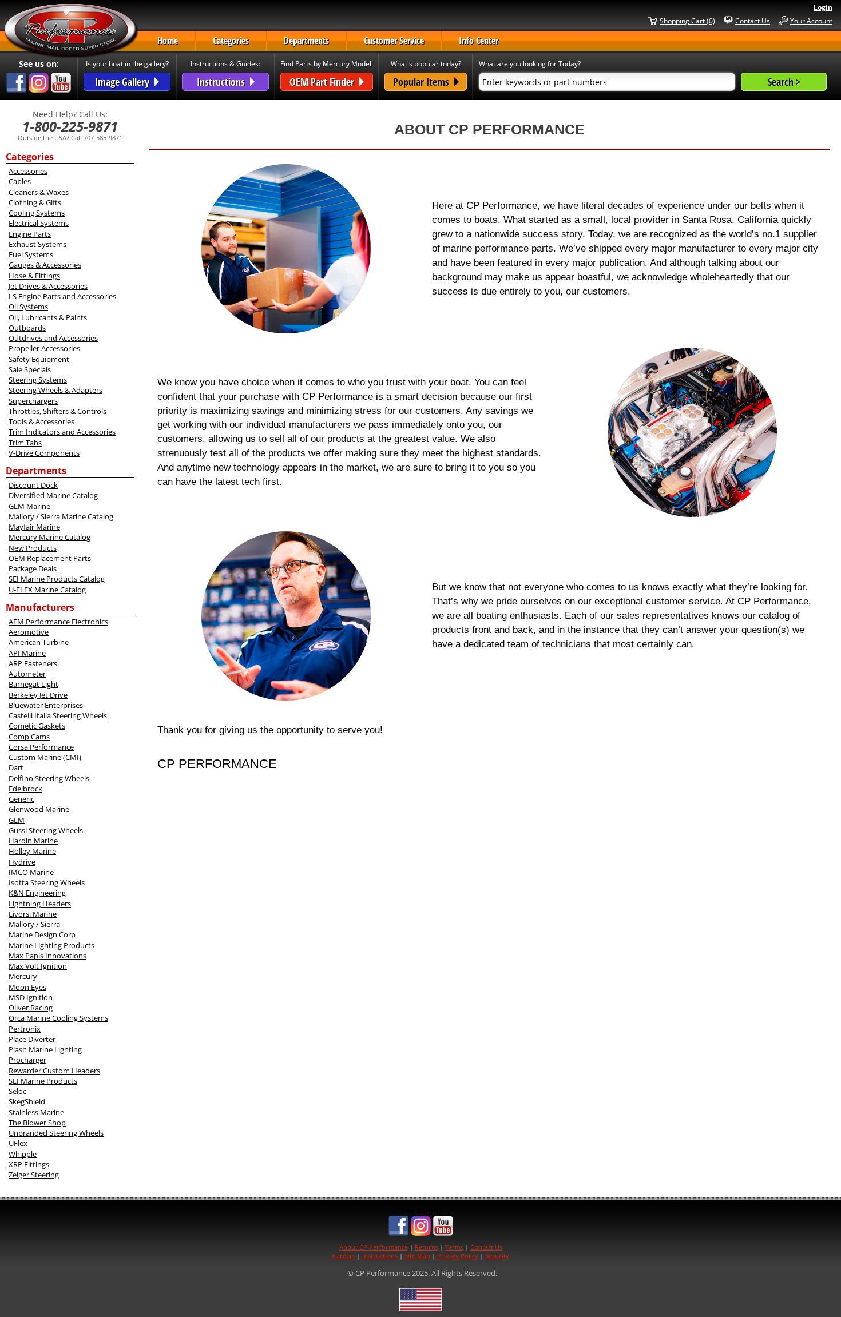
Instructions (380, 1255)
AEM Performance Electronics (58, 621)
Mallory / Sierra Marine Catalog (61, 516)
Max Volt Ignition (38, 965)
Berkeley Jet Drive (38, 694)
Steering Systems (38, 379)
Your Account (811, 20)
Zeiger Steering (34, 1174)
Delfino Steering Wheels (49, 778)
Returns (426, 1247)
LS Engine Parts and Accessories (62, 296)
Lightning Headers (40, 903)
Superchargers (33, 400)
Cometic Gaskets (37, 725)
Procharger (27, 1059)
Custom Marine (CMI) (45, 757)
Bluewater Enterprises (46, 705)
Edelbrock (25, 788)
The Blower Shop (37, 1122)
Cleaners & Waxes (39, 192)
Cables (20, 181)
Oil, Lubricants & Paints (48, 317)
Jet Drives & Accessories (48, 286)
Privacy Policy (457, 1255)
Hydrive (22, 861)
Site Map (417, 1255)
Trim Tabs (25, 442)
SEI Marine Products (43, 1080)
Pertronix (25, 1028)
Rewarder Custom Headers (54, 1070)
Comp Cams (29, 736)
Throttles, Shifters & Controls (57, 411)
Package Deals (33, 568)
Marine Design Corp (42, 934)
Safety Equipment (39, 359)
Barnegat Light (33, 684)
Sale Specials (30, 369)
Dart (16, 767)
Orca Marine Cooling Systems (58, 1017)
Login (823, 7)
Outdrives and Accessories (53, 338)
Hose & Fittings (34, 275)
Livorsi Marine (33, 913)
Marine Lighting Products (51, 945)
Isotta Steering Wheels (47, 882)
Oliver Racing (31, 1007)
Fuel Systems (31, 254)
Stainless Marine (36, 1112)
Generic (21, 798)
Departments (306, 40)
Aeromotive (29, 631)
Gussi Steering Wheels (46, 830)
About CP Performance (373, 1247)
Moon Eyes (27, 987)
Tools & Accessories (41, 421)
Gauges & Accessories (45, 264)
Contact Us (752, 20)
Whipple (23, 1154)
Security (497, 1255)
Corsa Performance (41, 746)
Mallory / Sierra (34, 924)
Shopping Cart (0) (687, 20)
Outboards (27, 327)
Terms (454, 1247)
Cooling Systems (37, 212)
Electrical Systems (39, 223)
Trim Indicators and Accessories (62, 431)
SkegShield (27, 1101)
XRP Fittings (29, 1164)
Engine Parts (30, 233)
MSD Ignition (31, 997)
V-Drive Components (44, 452)
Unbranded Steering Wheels (56, 1132)
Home (167, 40)
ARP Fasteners (33, 663)
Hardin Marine (33, 840)
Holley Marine (32, 851)
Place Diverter (32, 1039)
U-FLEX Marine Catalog (47, 589)
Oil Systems (28, 306)
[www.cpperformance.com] (71, 31)
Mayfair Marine (34, 526)
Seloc (17, 1091)
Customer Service (394, 40)
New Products (33, 547)
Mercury (23, 976)
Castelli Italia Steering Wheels (58, 715)
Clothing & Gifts (35, 202)
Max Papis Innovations (47, 955)
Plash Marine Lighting (45, 1049)
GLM (17, 820)
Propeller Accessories (44, 348)
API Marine (27, 653)
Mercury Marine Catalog (49, 537)
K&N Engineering (37, 892)
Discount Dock (33, 485)
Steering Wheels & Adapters (55, 390)
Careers (343, 1255)
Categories (231, 40)
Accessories (28, 171)
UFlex (18, 1143)
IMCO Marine (31, 872)
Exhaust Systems (37, 244)
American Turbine (39, 642)
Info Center (478, 40)
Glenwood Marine (39, 809)
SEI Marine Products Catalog (57, 578)
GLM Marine (29, 506)
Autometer (27, 673)
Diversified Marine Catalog (53, 495)
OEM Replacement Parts (50, 558)
